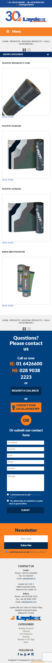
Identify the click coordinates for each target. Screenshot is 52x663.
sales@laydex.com (28, 602)
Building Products (32, 42)
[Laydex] (26, 16)
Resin (26, 642)
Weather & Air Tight (26, 640)
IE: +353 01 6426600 (17, 2)
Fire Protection (26, 634)
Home (5, 42)
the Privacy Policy (37, 552)
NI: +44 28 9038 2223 (36, 2)
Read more (8, 117)
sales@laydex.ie (26, 5)
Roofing (26, 637)
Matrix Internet (37, 660)
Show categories (13, 54)
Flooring (26, 631)
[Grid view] (23, 50)
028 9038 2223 (26, 374)
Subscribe (26, 545)
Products (15, 42)
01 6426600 (26, 364)
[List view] (28, 50)
